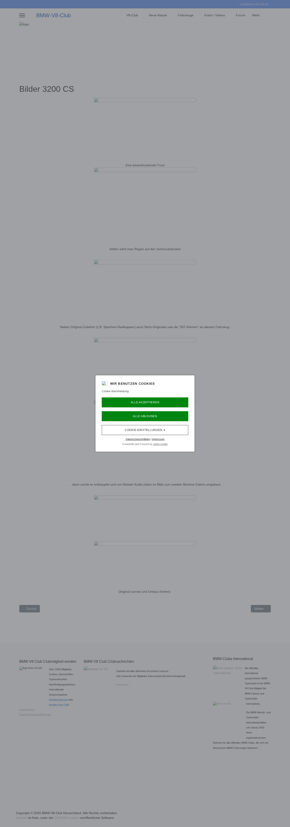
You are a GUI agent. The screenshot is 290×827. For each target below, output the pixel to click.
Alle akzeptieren (145, 402)
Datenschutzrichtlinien (138, 439)
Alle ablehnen (145, 416)
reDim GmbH (160, 444)
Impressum (158, 439)
